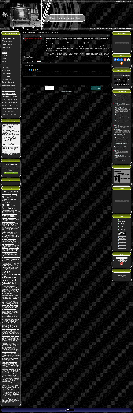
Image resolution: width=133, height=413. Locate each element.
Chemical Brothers (14, 395)
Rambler (17, 344)
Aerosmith (4, 359)
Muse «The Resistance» (11, 214)
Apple (12, 259)
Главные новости (30, 62)
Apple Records (11, 331)
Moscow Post (12, 348)
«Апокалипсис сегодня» (8, 349)
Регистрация (5, 15)
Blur (13, 294)
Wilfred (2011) (12, 355)
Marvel (12, 289)
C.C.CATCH (5, 384)
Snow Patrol (5, 396)
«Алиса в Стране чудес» (10, 374)
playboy (8, 201)
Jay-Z (14, 208)
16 (126, 81)
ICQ (17, 358)
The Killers (14, 362)
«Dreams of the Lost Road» (13, 339)
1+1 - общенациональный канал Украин (10, 382)
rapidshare (4, 394)
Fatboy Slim (11, 298)
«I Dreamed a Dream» (7, 340)
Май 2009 (121, 74)
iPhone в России (6, 269)
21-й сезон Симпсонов (10, 228)
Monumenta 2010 (6, 360)
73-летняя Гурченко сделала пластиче (10, 217)
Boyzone (16, 305)
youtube (4, 297)
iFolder (9, 389)
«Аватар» (7, 293)
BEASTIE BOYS (15, 219)
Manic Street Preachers (12, 371)
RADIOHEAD (6, 219)
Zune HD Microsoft (12, 268)
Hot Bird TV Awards (10, 341)
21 (121, 82)
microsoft (14, 233)
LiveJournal (10, 245)
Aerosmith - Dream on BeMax (10, 326)
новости (96, 28)
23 (126, 82)
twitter (4, 201)
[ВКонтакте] (30, 70)
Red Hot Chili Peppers (10, 227)
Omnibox (6, 268)
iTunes (11, 305)
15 (124, 81)
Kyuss (3, 324)
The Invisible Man (13, 400)
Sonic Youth (9, 317)
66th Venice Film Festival (10, 236)
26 (117, 84)
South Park (5, 265)
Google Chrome (6, 267)
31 (128, 84)
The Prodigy (10, 216)
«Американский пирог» (7, 378)
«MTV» (3, 350)
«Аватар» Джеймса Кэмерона (9, 393)
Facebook (4, 245)
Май (32, 32)
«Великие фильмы (6, 242)
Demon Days (13, 352)
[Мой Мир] (36, 70)
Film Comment (11, 359)
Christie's (4, 358)
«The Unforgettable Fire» (12, 249)
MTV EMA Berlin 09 (6, 321)
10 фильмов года (11, 358)
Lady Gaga (13, 250)
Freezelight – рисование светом (10, 315)
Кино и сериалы (118, 107)
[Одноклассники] (34, 70)
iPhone (11, 269)
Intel (15, 294)
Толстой (4, 191)
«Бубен (4, 215)
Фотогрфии (117, 159)
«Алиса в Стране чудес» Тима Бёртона (10, 376)
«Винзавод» (10, 199)
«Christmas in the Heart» (8, 255)
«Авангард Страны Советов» (10, 256)
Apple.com (12, 344)
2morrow (7, 307)
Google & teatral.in (10, 354)
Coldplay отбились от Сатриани (9, 264)
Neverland (8, 246)
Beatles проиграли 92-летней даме (10, 260)
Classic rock (5, 327)
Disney (8, 289)
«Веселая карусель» (7, 381)
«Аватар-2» (9, 374)
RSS (130, 28)
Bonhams (12, 347)
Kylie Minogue (10, 392)
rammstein (8, 300)
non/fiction (16, 349)
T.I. (11, 297)
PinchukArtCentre (10, 356)
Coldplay (4, 216)
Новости (5, 13)
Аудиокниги (117, 129)
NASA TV (7, 250)
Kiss (11, 387)
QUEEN (12, 336)
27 (119, 84)
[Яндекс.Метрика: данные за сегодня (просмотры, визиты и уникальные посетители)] (122, 247)
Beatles (10, 222)
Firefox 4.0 (13, 257)
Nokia (8, 305)
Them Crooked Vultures (10, 309)
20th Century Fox (6, 225)
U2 (3, 227)
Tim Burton (4, 262)
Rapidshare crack (11, 394)
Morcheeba (13, 372)
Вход (5, 17)
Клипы (115, 125)
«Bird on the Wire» (11, 287)
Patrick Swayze (12, 370)
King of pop (14, 325)
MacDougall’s (5, 348)
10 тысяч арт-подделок (9, 397)
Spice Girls (9, 364)
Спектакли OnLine (118, 103)
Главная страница (8, 38)
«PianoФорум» (15, 398)
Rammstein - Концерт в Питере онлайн (10, 300)
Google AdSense (7, 273)
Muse (15, 286)
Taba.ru (13, 389)
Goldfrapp (11, 286)
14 (121, 81)
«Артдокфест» (11, 338)
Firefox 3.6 (4, 364)
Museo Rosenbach (6, 311)
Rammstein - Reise (9, 303)
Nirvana (15, 319)
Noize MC (10, 386)
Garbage (15, 364)
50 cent (5, 392)
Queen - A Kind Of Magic (11, 195)
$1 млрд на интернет (12, 237)
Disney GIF (17, 392)
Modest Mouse (5, 224)
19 (117, 82)
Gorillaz (8, 352)
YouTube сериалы (10, 350)
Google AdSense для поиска (11, 277)
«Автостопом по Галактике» (9, 306)
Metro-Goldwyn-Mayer (10, 330)
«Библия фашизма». (10, 366)
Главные (5, 12)
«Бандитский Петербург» (8, 244)
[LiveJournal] (38, 70)
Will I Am (4, 356)
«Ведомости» (12, 380)
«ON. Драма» (5, 380)
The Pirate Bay (15, 297)
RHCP (3, 291)
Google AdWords (9, 281)
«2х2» (13, 205)
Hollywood (15, 386)
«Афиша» (4, 252)
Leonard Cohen (5, 363)
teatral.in (4, 355)
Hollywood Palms (6, 387)
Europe (9, 384)
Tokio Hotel (11, 385)
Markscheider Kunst (11, 329)
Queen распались (15, 200)
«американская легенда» (8, 210)
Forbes (11, 212)
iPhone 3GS (11, 327)
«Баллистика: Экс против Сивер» (10, 295)
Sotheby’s (7, 208)
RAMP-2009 (15, 265)
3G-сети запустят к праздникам (10, 320)
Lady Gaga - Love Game (13, 379)
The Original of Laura (9, 346)
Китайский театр (12, 192)
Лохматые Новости (119, 146)
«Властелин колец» (11, 215)
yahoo (3, 235)
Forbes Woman (5, 212)
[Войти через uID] (115, 59)
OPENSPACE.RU (13, 224)
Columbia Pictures (6, 232)
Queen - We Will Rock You (11, 193)
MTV (17, 320)
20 (119, 82)
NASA (3, 250)
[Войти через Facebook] (121, 59)
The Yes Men (15, 310)
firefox (9, 334)
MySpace (14, 236)
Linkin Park (16, 199)
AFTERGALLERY (6, 336)
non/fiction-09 (5, 332)
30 (126, 84)
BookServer (8, 310)
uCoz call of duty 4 (10, 345)
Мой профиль (5, 14)
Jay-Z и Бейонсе (9, 343)
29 (124, 84)
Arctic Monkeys (14, 225)
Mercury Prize (15, 220)
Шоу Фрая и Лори (118, 134)
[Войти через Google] (128, 59)
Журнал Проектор (118, 155)
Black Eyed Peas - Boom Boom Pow (10, 368)
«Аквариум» (9, 362)
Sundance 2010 (13, 363)
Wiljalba (18, 355)
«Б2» (3, 399)
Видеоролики (117, 114)
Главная (24, 32)
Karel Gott (7, 402)
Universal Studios (12, 231)
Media (115, 150)
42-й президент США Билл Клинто (9, 241)
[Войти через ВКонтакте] (118, 59)
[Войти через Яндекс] (125, 59)
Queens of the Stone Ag (7, 319)
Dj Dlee (18, 211)
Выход (4, 16)
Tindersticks (5, 331)
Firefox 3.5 (12, 333)
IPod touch (16, 259)
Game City (16, 223)
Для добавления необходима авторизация (11, 154)
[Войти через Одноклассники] (121, 63)
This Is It (9, 325)
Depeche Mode (6, 202)
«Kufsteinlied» (10, 223)
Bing (7, 235)
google (6, 205)
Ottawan (14, 384)
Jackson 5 (4, 287)
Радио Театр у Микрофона (120, 137)
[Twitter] (32, 70)
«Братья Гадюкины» (7, 239)
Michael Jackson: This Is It (11, 291)
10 (128, 79)
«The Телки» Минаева (10, 211)
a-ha (9, 297)
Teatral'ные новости (11, 164)
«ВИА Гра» (7, 399)
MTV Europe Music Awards (8, 316)
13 (119, 81)
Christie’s (7, 197)
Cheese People (11, 396)
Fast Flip (10, 265)
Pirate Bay (8, 229)
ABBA (16, 290)
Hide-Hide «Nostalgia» (13, 254)
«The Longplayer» (14, 263)
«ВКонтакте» (11, 235)
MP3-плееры (5, 298)
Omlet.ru (4, 345)
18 (115, 82)
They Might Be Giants (7, 220)
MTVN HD (13, 321)
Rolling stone (10, 365)
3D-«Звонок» (5, 400)
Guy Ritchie (6, 385)
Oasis (11, 253)
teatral (49, 62)
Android (4, 310)
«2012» (10, 332)
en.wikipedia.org (6, 344)
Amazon (4, 249)
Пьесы (116, 119)
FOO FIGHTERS (8, 313)
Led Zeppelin (15, 318)
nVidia (18, 294)
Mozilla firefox (10, 240)
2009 (28, 32)
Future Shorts (11, 285)
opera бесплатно (14, 402)
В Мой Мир (121, 259)
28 (121, 84)
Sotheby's (15, 313)
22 (124, 82)
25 (34, 32)
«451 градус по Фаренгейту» (12, 248)
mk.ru (7, 355)
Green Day (4, 372)
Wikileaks (4, 365)
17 (128, 81)
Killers (8, 372)
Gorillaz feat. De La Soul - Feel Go (10, 322)
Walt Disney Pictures (13, 262)
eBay (14, 387)
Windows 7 (5, 222)
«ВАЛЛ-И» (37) (15, 242)
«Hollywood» (13, 399)
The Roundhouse (6, 263)
